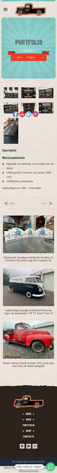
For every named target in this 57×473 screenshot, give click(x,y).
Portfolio (31, 57)
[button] (50, 466)
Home (19, 57)
